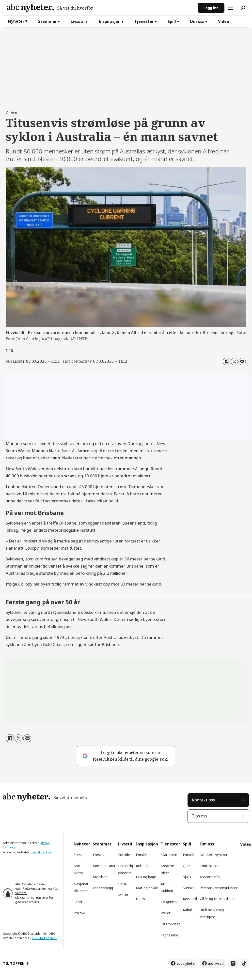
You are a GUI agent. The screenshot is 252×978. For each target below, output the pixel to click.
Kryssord (190, 898)
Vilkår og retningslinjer (217, 898)
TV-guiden (169, 902)
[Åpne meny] (230, 8)
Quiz (186, 865)
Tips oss (199, 816)
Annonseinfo (210, 876)
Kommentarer (104, 865)
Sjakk (187, 876)
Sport (78, 902)
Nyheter (16, 21)
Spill (172, 21)
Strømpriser (170, 924)
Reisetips (143, 865)
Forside (79, 854)
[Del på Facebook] (226, 361)
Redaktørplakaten (35, 889)
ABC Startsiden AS (44, 938)
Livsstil (78, 21)
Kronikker (100, 876)
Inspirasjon (109, 21)
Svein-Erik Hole (41, 852)
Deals (140, 898)
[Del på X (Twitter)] (234, 361)
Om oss (197, 21)
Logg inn (211, 7)
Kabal (187, 909)
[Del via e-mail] (242, 361)
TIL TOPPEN (14, 963)
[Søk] (243, 8)
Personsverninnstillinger (218, 888)
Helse (122, 884)
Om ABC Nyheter (213, 854)
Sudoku (189, 888)
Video (223, 21)
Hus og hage (146, 876)
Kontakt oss (203, 800)
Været (166, 913)
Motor (123, 894)
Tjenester (144, 21)
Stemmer (47, 21)
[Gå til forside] (100, 8)
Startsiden (169, 854)
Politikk (79, 913)
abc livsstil (216, 963)
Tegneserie (169, 935)
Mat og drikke (147, 888)
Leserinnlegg (103, 888)
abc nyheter (186, 963)
